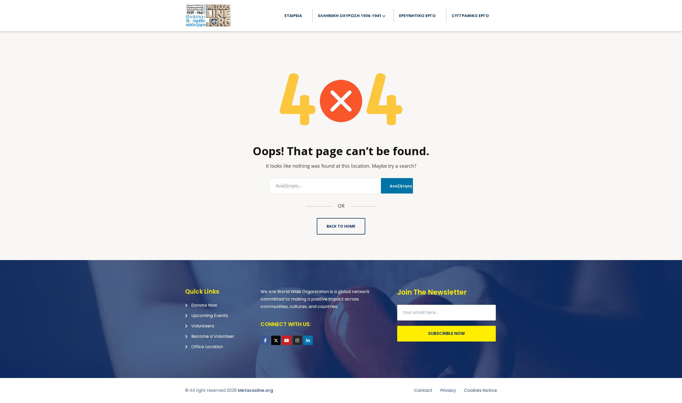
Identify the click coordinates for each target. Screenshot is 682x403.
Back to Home (341, 226)
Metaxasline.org (255, 390)
